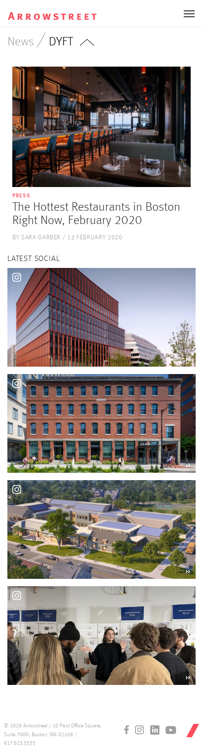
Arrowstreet (58, 10)
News (20, 42)
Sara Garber (41, 237)
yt (171, 729)
